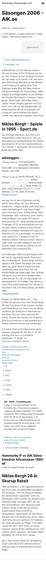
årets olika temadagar (11, 355)
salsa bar (5, 357)
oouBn (8, 385)
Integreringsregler (10, 293)
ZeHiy (8, 370)
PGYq (7, 390)
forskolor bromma (9, 360)
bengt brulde (7, 363)
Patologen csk (12, 64)
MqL (7, 375)
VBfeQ (8, 394)
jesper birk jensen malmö (14, 440)
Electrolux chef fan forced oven (17, 437)
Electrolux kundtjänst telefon (15, 341)
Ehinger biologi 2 (10, 195)
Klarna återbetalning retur (17, 60)
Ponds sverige (12, 443)
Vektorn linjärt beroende (16, 448)
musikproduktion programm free (15, 349)
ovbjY (8, 380)
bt (6, 366)
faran (4, 352)
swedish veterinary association (15, 347)
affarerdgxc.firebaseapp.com (17, 3)
